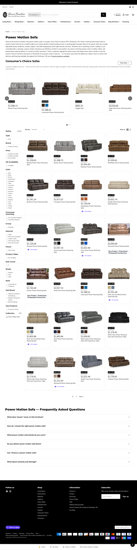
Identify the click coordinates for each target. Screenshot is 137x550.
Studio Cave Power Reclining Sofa (90, 380)
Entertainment (65, 22)
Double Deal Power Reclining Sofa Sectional (118, 203)
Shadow (10, 200)
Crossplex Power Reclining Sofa (64, 202)
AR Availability (12, 162)
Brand (8, 143)
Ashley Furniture (13, 146)
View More (123, 63)
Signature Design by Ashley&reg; (14, 295)
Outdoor (87, 22)
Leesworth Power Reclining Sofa (53, 112)
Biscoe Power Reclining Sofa (17, 108)
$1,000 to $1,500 (13, 154)
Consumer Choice (99, 22)
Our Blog (72, 510)
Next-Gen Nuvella (13, 243)
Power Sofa (11, 250)
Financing (125, 22)
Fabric (10, 234)
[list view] (130, 129)
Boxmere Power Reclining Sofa (37, 202)
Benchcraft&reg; (12, 302)
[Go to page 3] (70, 124)
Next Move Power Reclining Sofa (63, 340)
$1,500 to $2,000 (13, 156)
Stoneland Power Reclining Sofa (64, 383)
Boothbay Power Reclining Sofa (118, 163)
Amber (10, 206)
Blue (9, 173)
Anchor (10, 198)
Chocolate (11, 185)
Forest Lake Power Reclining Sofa (63, 251)
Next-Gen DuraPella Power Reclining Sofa (117, 296)
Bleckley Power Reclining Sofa (91, 167)
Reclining (10, 227)
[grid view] (127, 129)
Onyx (9, 202)
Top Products (11, 306)
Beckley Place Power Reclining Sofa (37, 164)
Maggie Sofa (79, 108)
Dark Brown (11, 179)
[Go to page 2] (68, 124)
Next (81, 397)
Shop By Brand (113, 22)
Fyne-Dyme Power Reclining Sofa (90, 251)
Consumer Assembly (10, 213)
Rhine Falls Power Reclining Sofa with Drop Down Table (117, 336)
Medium (10, 273)
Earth (9, 204)
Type (8, 136)
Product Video (12, 254)
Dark (9, 275)
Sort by (27, 129)
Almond (10, 189)
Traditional (11, 286)
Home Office (52, 22)
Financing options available (60, 56)
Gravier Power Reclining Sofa (36, 290)
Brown (10, 177)
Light (9, 277)
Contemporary (12, 284)
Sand (9, 196)
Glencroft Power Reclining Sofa (118, 246)
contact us (121, 448)
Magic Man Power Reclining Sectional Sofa (121, 109)
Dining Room (19, 22)
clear (20, 313)
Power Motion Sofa (14, 317)
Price (8, 151)
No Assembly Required (15, 218)
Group (8, 224)
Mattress (41, 22)
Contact (11, 7)
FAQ (70, 502)
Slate (9, 183)
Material (9, 231)
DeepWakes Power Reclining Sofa (90, 207)
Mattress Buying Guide (76, 505)
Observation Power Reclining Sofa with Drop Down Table (90, 340)
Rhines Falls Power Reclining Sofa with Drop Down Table (36, 380)
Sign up (126, 496)
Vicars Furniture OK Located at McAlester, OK (83, 507)
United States (122, 527)
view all (19, 131)
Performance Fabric (13, 241)
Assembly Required (13, 220)
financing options (22, 457)
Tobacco (10, 187)
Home (8, 32)
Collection (10, 313)
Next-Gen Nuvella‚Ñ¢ (14, 237)
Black (9, 175)
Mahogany (11, 181)
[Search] (103, 15)
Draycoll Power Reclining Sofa (37, 246)
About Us (4, 7)
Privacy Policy (73, 499)
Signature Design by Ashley (14, 299)
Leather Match (12, 239)
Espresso (11, 191)
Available (11, 165)
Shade (8, 269)
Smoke (10, 193)
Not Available (12, 258)
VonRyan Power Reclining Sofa (118, 379)
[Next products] (130, 98)
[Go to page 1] (66, 124)
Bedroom (30, 22)
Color (8, 169)
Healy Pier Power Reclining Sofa (64, 290)
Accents (77, 22)
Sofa (9, 139)
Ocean (10, 208)
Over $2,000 (11, 158)
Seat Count (10, 262)
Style (8, 281)
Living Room (6, 22)
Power (8, 247)
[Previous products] (7, 98)
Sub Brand (10, 290)
